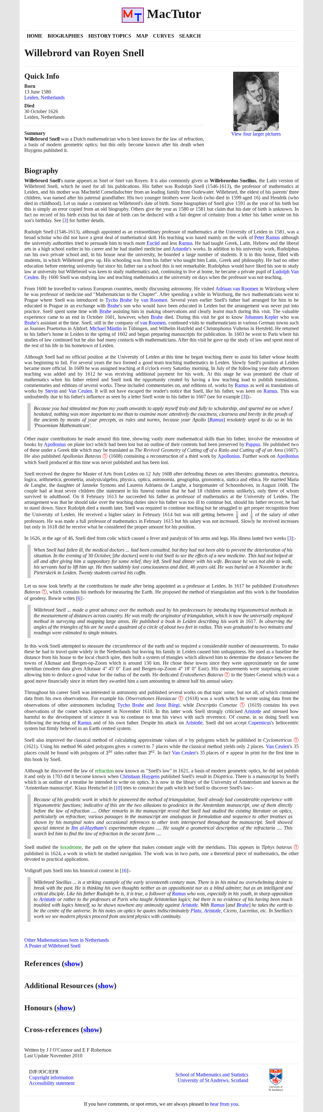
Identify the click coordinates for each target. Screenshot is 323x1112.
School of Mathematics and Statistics (211, 1074)
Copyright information (51, 1077)
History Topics (109, 36)
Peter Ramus (267, 237)
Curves (163, 36)
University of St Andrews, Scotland (213, 1080)
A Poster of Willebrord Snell (52, 945)
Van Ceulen (80, 391)
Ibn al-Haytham (87, 828)
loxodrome (71, 847)
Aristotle (180, 248)
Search (190, 36)
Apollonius (55, 444)
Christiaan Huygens (139, 776)
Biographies (65, 36)
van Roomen (154, 300)
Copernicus (259, 722)
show (72, 963)
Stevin (51, 391)
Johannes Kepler (262, 317)
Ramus (185, 243)
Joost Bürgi (167, 705)
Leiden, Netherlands (44, 97)
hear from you (224, 1104)
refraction (104, 770)
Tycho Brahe (118, 300)
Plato (196, 910)
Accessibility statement (51, 1083)
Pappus (253, 444)
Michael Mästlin (106, 328)
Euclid (153, 243)
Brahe (113, 305)
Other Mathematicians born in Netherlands (66, 940)
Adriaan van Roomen (237, 288)
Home (35, 36)
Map (142, 36)
